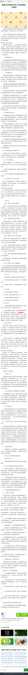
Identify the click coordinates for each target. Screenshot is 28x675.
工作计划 (9, 1)
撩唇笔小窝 (12, 673)
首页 (4, 1)
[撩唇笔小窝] (1, 1)
